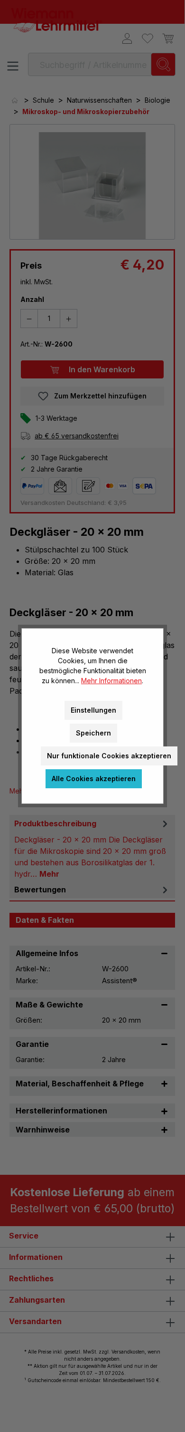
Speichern (93, 733)
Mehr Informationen (111, 681)
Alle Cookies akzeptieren (94, 778)
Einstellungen (93, 710)
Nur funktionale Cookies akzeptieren (109, 756)
